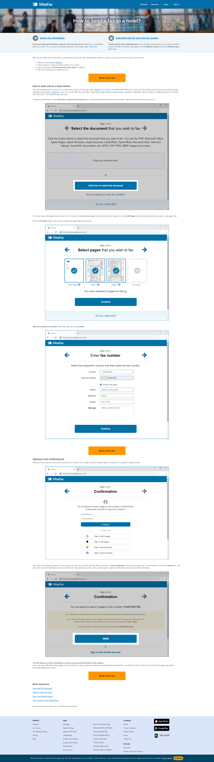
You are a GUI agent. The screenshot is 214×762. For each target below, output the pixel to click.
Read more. (93, 47)
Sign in (177, 4)
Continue (178, 758)
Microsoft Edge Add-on (101, 735)
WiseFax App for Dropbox (102, 750)
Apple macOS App (69, 732)
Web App (66, 724)
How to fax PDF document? (43, 688)
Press (126, 735)
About (126, 724)
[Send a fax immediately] (36, 38)
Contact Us (128, 739)
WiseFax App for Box (101, 746)
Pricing (35, 735)
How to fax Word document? (43, 696)
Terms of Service (130, 728)
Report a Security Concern (133, 751)
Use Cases (37, 728)
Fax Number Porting (40, 732)
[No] (211, 758)
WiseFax (59, 63)
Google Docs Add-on (70, 739)
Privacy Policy (129, 732)
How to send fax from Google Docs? (46, 700)
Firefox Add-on (98, 742)
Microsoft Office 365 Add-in (103, 728)
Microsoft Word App (100, 732)
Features (144, 4)
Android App (67, 735)
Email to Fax (67, 750)
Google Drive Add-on (70, 743)
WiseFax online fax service (42, 692)
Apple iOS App (68, 728)
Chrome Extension (100, 739)
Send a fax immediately (52, 38)
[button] (159, 4)
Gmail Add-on (68, 746)
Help (34, 739)
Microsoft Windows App (101, 724)
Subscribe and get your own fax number (137, 38)
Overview (127, 748)
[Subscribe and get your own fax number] (112, 38)
